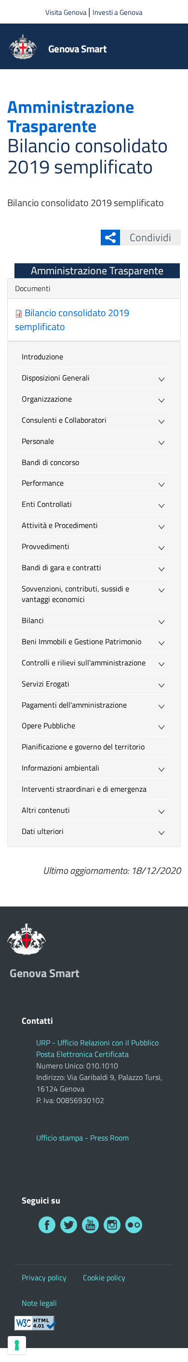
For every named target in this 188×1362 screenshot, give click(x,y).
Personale (38, 441)
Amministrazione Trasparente (97, 270)
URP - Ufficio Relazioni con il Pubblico (97, 1042)
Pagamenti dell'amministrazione (74, 705)
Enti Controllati (47, 504)
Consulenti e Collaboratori (64, 420)
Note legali (39, 1303)
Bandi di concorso (50, 462)
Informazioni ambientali (60, 767)
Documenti (33, 288)
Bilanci (33, 620)
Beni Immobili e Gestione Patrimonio (81, 641)
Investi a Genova (118, 12)
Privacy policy (44, 1277)
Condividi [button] (150, 237)
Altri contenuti (46, 810)
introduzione (42, 356)
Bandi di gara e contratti (61, 567)
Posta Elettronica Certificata (82, 1054)
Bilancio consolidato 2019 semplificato (72, 319)
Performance (43, 483)
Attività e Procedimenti (60, 525)
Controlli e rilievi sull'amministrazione (84, 662)
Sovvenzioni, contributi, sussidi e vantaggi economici (75, 594)
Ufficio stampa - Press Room (82, 1137)
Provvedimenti (45, 546)
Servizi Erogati (45, 683)
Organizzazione (47, 399)
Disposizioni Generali (56, 377)
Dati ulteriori (43, 831)
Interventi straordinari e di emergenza (84, 789)
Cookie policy (104, 1277)
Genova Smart (77, 48)
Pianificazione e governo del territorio (83, 746)
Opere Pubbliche (48, 725)
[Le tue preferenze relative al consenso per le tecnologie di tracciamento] (17, 1345)
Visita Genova (66, 12)
